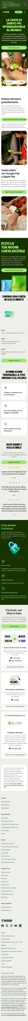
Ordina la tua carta (14, 47)
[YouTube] (15, 925)
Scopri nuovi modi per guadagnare (15, 754)
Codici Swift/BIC (5, 850)
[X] (7, 925)
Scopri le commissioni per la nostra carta (15, 119)
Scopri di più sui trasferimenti (15, 667)
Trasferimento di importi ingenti (10, 824)
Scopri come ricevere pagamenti (15, 706)
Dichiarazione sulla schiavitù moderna (11, 951)
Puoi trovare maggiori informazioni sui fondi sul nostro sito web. (14, 785)
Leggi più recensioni (14, 462)
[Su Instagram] (11, 925)
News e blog (4, 875)
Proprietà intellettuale (7, 957)
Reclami (3, 945)
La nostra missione (6, 891)
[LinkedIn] (20, 925)
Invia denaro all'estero (7, 821)
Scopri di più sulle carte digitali (14, 192)
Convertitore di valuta (7, 843)
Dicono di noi (5, 881)
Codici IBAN (4, 853)
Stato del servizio (6, 910)
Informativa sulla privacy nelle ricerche (12, 942)
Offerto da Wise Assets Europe (15, 715)
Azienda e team (5, 872)
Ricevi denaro (5, 830)
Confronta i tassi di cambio (8, 859)
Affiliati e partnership (7, 894)
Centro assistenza (6, 907)
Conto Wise (4, 818)
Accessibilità (4, 954)
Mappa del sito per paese (8, 948)
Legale (3, 932)
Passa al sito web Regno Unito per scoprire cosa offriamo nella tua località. (12, 5)
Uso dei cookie (5, 939)
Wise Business (5, 805)
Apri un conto (14, 626)
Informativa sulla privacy (8, 936)
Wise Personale (5, 802)
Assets (3, 833)
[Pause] (23, 55)
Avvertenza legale (6, 961)
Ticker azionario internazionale (9, 846)
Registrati (18, 12)
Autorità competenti (6, 967)
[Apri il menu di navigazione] (25, 12)
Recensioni (4, 897)
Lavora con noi (5, 884)
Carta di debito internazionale (9, 827)
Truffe (3, 964)
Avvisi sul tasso (5, 856)
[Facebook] (2, 925)
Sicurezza (4, 878)
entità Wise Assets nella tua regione (16, 1015)
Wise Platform (5, 808)
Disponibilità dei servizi (7, 862)
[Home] (5, 12)
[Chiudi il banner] (25, 5)
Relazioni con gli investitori (8, 888)
